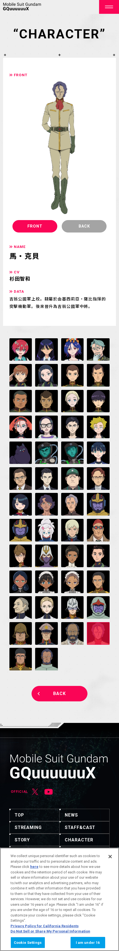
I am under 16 (88, 943)
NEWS (71, 815)
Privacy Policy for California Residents (45, 926)
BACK (59, 693)
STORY (22, 839)
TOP (19, 815)
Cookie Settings (28, 943)
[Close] (110, 856)
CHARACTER (79, 839)
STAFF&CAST (80, 827)
